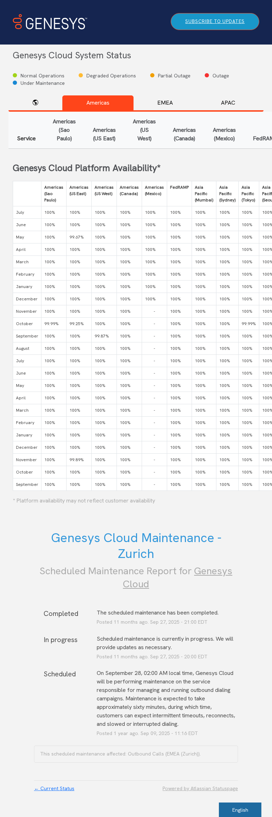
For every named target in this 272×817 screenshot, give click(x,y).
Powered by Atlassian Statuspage (200, 788)
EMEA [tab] (165, 102)
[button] (215, 21)
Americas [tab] (97, 102)
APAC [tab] (228, 102)
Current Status (54, 788)
